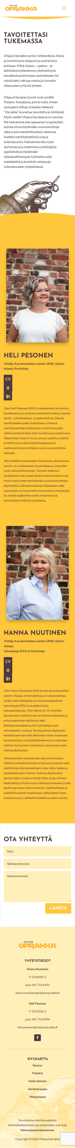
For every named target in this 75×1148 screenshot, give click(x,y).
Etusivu (37, 1065)
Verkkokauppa (37, 1089)
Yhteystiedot (37, 1097)
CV (8, 661)
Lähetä (58, 908)
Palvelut (37, 1073)
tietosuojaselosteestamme (37, 1130)
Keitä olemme (37, 1081)
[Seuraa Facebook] (37, 1037)
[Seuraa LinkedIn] (8, 678)
